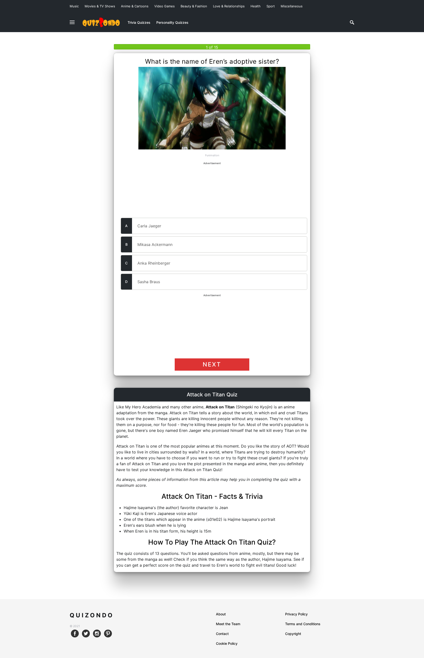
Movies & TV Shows (100, 6)
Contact (222, 634)
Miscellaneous (292, 6)
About (221, 614)
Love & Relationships (229, 6)
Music (74, 6)
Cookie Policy (227, 643)
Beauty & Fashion (194, 6)
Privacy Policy (296, 614)
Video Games (164, 6)
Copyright (293, 634)
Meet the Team (228, 624)
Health (256, 6)
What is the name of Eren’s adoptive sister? (212, 61)
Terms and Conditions (302, 624)
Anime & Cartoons (134, 6)
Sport (270, 6)
